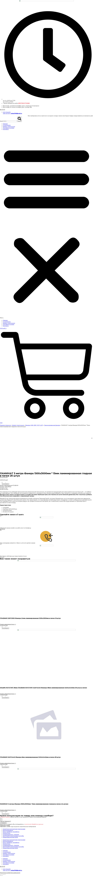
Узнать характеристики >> (8, 624)
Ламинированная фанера (52, 425)
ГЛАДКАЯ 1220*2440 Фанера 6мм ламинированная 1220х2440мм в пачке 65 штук (30, 757)
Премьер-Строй (5, 825)
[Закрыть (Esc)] (0, 874)
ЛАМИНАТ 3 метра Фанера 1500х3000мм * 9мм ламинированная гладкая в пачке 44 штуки (34, 804)
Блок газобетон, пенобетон (11, 831)
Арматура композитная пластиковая (14, 829)
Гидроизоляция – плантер (11, 834)
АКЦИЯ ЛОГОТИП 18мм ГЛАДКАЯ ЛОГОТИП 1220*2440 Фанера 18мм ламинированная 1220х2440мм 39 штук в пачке (43, 688)
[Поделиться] (2, 874)
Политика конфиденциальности (10, 872)
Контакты (6, 129)
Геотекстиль (6, 833)
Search (1, 121)
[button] (46, 225)
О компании (7, 125)
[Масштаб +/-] (5, 874)
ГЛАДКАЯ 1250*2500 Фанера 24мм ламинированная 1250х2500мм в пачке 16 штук (30, 618)
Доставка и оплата (8, 128)
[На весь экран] (3, 874)
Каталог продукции (9, 126)
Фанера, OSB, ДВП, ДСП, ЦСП (34, 425)
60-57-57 (2, 109)
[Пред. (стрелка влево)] (0, 875)
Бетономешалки (8, 830)
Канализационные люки (10, 837)
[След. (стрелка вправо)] (2, 875)
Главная (5, 123)
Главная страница (5, 425)
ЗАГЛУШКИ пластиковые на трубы (13, 836)
